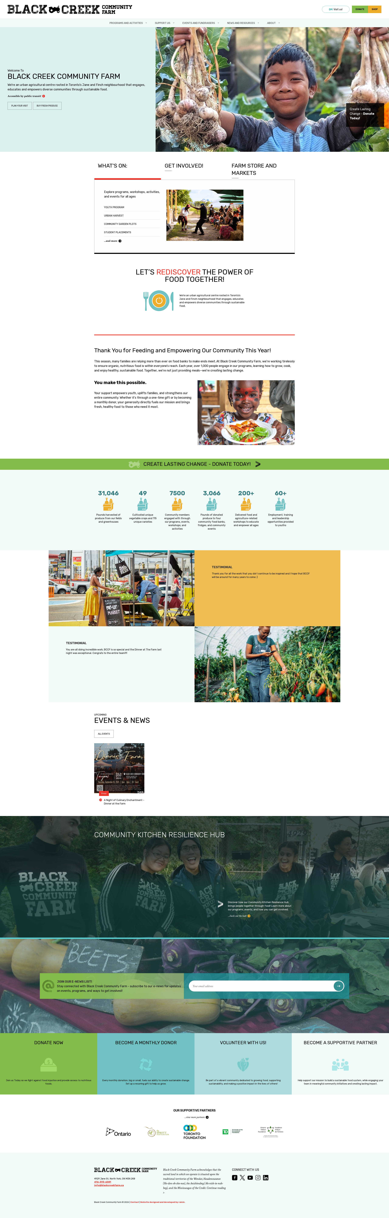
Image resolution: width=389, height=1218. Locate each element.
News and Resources (241, 22)
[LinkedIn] (265, 1177)
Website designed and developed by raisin (162, 1202)
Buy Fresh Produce (47, 106)
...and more (110, 241)
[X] (242, 1177)
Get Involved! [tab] (184, 165)
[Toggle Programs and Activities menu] (146, 23)
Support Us (162, 22)
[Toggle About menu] (279, 23)
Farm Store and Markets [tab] (254, 169)
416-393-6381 (102, 1182)
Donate (360, 9)
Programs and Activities (126, 22)
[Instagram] (258, 1177)
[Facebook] (234, 1177)
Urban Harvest (114, 215)
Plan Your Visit (19, 106)
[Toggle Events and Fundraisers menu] (219, 23)
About (271, 22)
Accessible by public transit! (24, 96)
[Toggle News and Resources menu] (259, 23)
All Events (104, 734)
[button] (339, 986)
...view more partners (195, 1117)
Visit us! (338, 9)
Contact (134, 1202)
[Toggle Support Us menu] (174, 23)
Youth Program (114, 207)
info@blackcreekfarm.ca (109, 1185)
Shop (375, 9)
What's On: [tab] (112, 165)
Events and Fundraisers (198, 22)
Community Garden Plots (120, 224)
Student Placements (117, 232)
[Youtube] (250, 1177)
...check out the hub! (237, 916)
